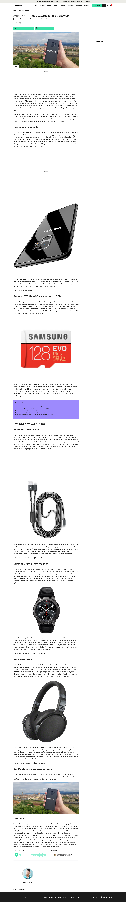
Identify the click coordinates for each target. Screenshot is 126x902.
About (45, 897)
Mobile (55, 5)
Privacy (73, 897)
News (36, 5)
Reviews (42, 5)
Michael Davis (33, 18)
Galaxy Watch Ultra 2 (70, 1)
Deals (14, 889)
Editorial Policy (52, 897)
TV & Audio (62, 5)
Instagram (87, 1)
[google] (112, 897)
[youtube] (104, 897)
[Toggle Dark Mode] (107, 5)
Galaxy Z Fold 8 (45, 1)
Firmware (86, 5)
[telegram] (107, 897)
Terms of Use (66, 897)
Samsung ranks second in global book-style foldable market (31, 410)
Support (59, 897)
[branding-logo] (18, 5)
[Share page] (18, 19)
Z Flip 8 (60, 1)
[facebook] (93, 897)
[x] (96, 897)
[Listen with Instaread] (21, 19)
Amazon (21, 290)
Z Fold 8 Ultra (54, 1)
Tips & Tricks (21, 889)
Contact (78, 897)
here (54, 779)
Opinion (49, 5)
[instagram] (98, 897)
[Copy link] (14, 19)
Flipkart (43, 424)
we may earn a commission (19, 24)
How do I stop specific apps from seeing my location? (29, 406)
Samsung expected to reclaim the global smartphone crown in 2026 (33, 408)
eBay (30, 290)
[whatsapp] (109, 897)
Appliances (71, 5)
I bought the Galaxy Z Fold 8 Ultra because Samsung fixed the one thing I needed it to (37, 412)
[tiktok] (101, 897)
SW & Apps (79, 5)
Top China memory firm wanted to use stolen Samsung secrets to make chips (35, 414)
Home (14, 10)
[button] (104, 5)
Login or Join (97, 5)
